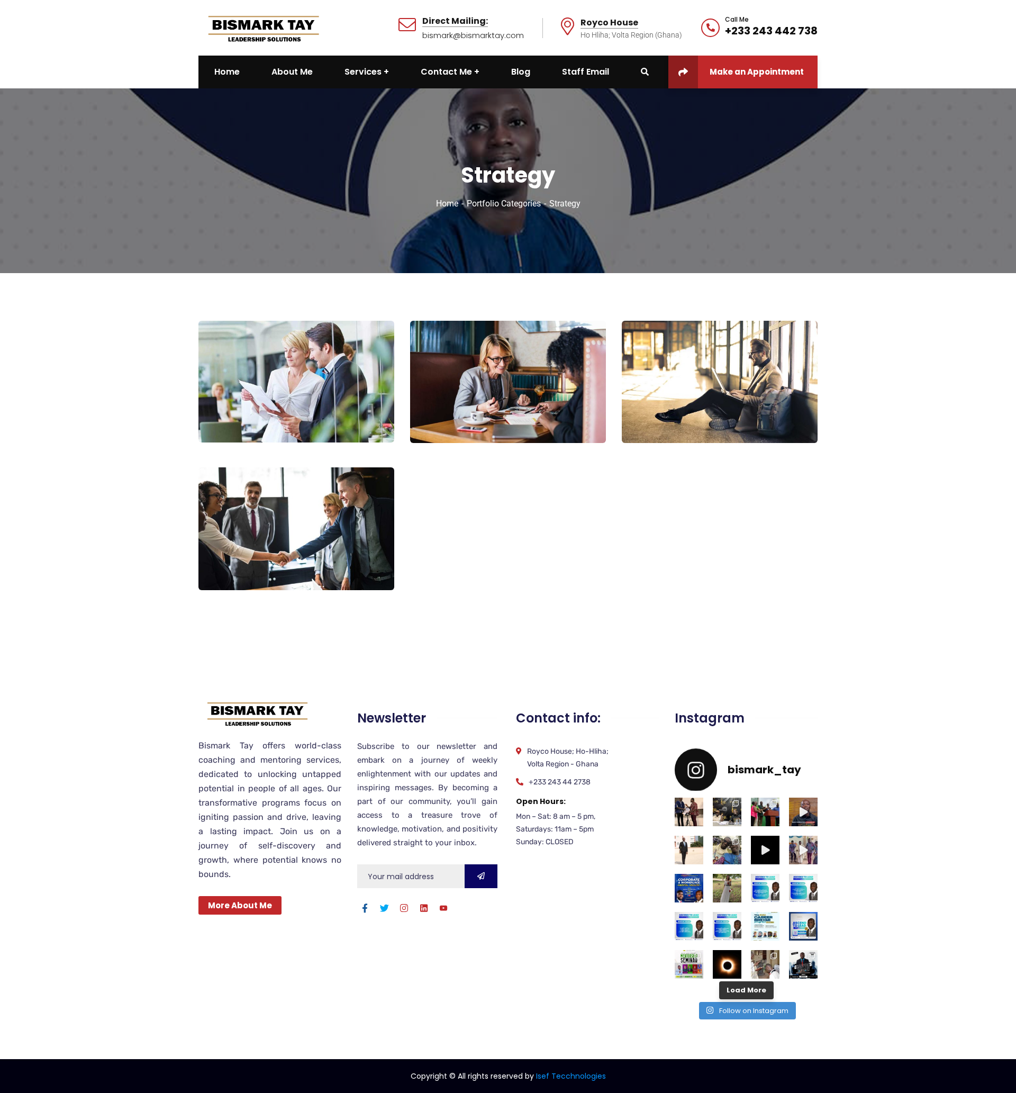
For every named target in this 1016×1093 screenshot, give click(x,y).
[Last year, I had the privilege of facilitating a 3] (765, 812)
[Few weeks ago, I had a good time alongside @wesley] (727, 812)
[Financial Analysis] (582, 412)
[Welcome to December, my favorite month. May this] (689, 812)
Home (447, 203)
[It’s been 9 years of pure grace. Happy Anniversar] (765, 964)
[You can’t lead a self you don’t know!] (803, 888)
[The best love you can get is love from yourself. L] (803, 812)
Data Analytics (251, 412)
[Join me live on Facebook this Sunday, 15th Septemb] (689, 888)
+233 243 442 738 (771, 30)
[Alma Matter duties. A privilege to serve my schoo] (689, 964)
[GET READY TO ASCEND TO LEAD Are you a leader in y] (803, 926)
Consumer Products (263, 559)
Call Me (737, 19)
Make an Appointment (757, 71)
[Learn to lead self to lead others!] (689, 926)
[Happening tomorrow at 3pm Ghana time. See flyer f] (803, 964)
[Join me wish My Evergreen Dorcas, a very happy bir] (727, 888)
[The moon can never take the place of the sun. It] (727, 964)
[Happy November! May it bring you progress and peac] (689, 850)
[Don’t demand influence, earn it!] (727, 926)
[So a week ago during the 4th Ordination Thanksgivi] (803, 850)
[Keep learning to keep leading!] (765, 888)
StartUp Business (679, 413)
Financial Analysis (470, 413)
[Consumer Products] (371, 559)
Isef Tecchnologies (571, 1076)
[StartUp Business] (794, 412)
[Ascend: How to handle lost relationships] (765, 850)
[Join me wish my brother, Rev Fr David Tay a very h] (727, 850)
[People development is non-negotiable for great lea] (765, 926)
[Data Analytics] (371, 411)
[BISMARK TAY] (262, 27)
